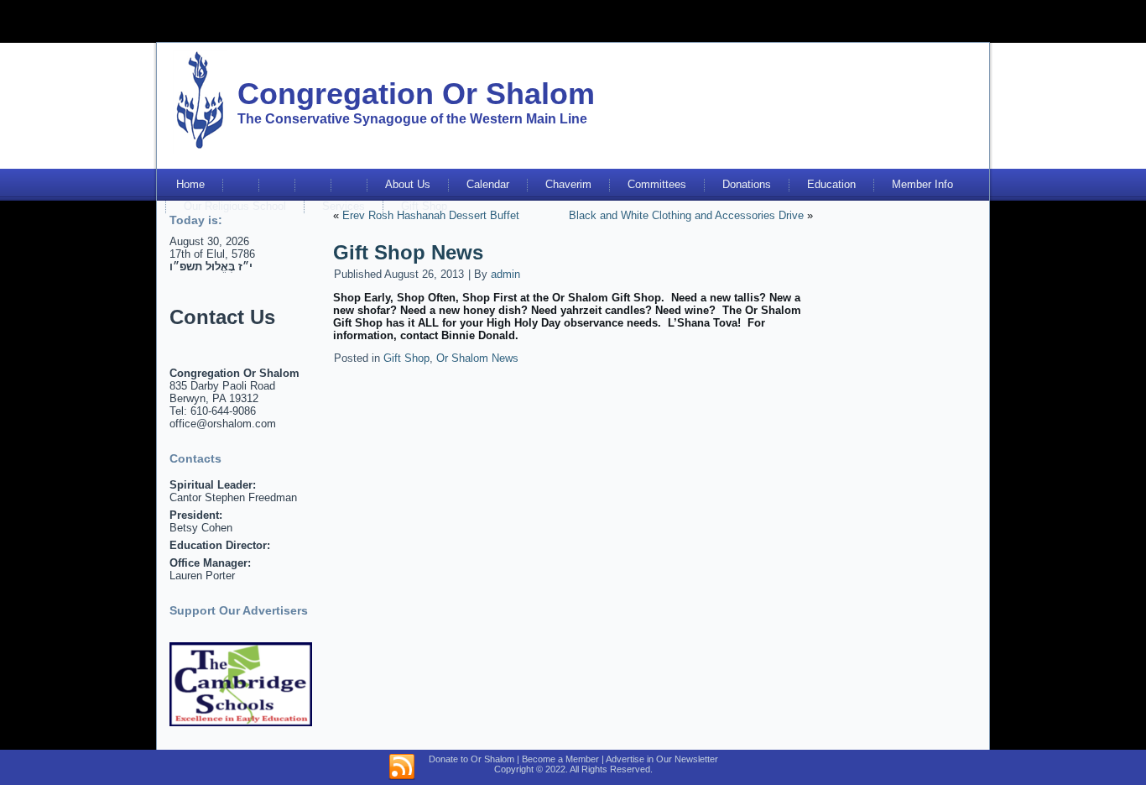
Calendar (487, 184)
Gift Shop (424, 206)
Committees (657, 184)
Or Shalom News (477, 358)
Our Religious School (235, 206)
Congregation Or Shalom (416, 93)
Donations (746, 184)
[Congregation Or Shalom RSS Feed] (401, 767)
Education (831, 184)
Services (343, 206)
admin (505, 274)
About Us (407, 184)
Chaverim (568, 184)
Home (190, 184)
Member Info (922, 184)
